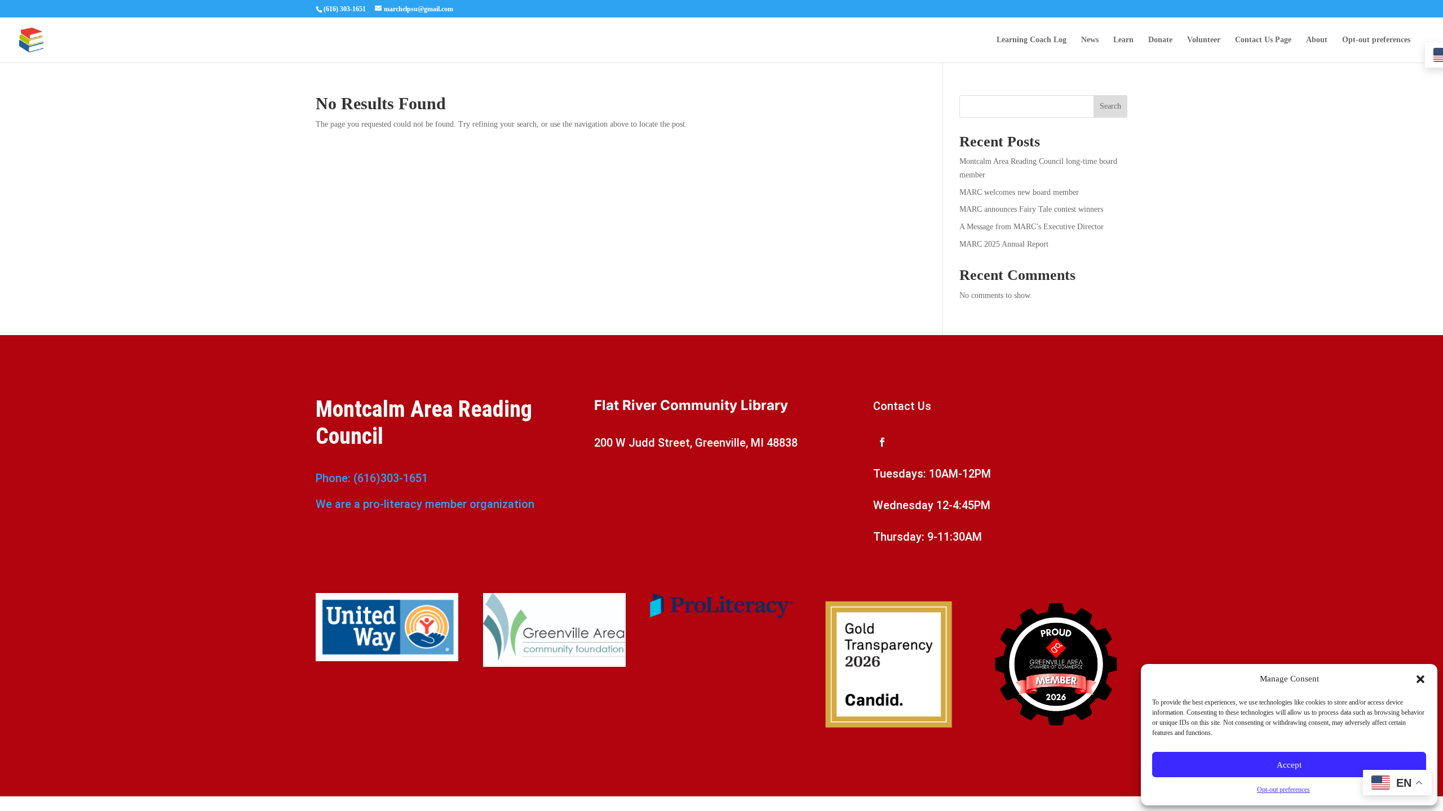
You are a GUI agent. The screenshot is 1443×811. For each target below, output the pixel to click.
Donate (1160, 40)
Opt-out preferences (1283, 790)
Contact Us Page (1263, 40)
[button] (1420, 679)
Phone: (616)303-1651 (372, 478)
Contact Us (902, 406)
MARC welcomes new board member (1019, 192)
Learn (1123, 40)
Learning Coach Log (1031, 40)
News (1090, 40)
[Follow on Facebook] (882, 442)
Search (1110, 106)
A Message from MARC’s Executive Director (1031, 226)
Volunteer (1203, 40)
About (1316, 40)
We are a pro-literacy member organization (425, 504)
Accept (1289, 764)
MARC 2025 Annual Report (1003, 244)
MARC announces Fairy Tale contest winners (1031, 209)
